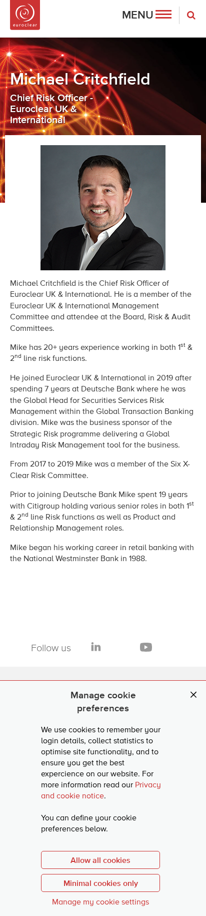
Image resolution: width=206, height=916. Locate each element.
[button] (147, 15)
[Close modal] (193, 695)
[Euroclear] (25, 15)
